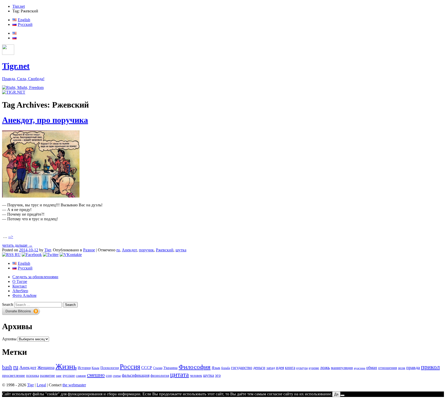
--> (10, 236)
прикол (430, 367)
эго (218, 375)
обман (371, 367)
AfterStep (20, 291)
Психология (109, 368)
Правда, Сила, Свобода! (23, 79)
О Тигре (19, 281)
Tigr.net (18, 6)
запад (270, 368)
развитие (47, 375)
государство (241, 367)
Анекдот (129, 250)
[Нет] (342, 395)
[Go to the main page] (23, 87)
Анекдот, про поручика (45, 120)
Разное (89, 250)
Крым (95, 368)
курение (314, 368)
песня (401, 368)
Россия (130, 367)
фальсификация (135, 375)
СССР (146, 367)
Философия (195, 366)
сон (109, 375)
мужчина (359, 368)
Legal (41, 385)
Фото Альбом (24, 295)
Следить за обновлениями (35, 277)
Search (7, 304)
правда (413, 367)
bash (7, 367)
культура (302, 368)
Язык (216, 368)
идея (280, 367)
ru (118, 250)
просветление (13, 375)
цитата (179, 374)
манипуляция (342, 368)
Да (336, 394)
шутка (181, 250)
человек (196, 376)
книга (290, 367)
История (84, 368)
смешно (96, 375)
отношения (387, 368)
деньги (259, 367)
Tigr (47, 250)
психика (32, 376)
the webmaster (74, 385)
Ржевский (164, 250)
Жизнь (66, 366)
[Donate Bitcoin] (21, 313)
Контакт (19, 286)
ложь (325, 367)
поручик (146, 250)
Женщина (45, 367)
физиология (159, 376)
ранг (59, 376)
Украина (170, 368)
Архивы (9, 339)
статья (117, 376)
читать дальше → (17, 245)
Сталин (157, 368)
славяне (81, 376)
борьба (225, 368)
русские (69, 376)
